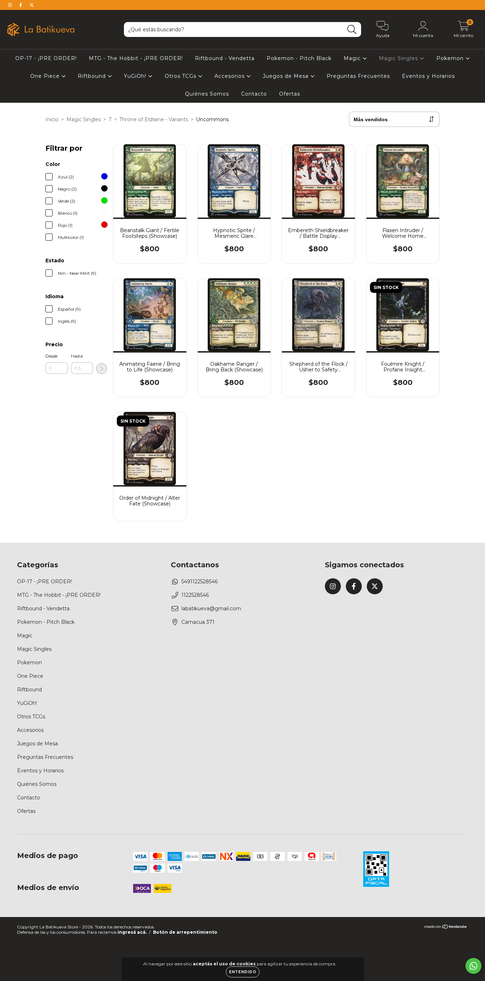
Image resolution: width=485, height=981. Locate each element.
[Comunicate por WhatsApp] (473, 966)
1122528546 (195, 595)
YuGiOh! (136, 76)
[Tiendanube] (446, 927)
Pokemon (450, 58)
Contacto (254, 94)
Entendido (242, 972)
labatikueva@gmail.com (211, 608)
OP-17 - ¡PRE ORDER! (46, 58)
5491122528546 (199, 581)
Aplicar (101, 368)
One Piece (45, 76)
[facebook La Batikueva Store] (21, 5)
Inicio (52, 119)
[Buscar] (352, 29)
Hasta (77, 356)
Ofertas (289, 94)
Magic (353, 58)
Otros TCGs (181, 76)
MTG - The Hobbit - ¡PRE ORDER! (136, 58)
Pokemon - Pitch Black (299, 58)
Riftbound (93, 76)
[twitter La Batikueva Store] (31, 5)
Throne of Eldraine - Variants (153, 119)
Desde (51, 356)
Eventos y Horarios (428, 76)
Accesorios (230, 76)
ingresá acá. (132, 932)
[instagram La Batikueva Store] (10, 5)
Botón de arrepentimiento (185, 932)
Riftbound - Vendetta (225, 58)
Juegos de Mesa (286, 76)
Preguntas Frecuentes (358, 76)
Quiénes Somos (207, 94)
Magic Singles (399, 58)
